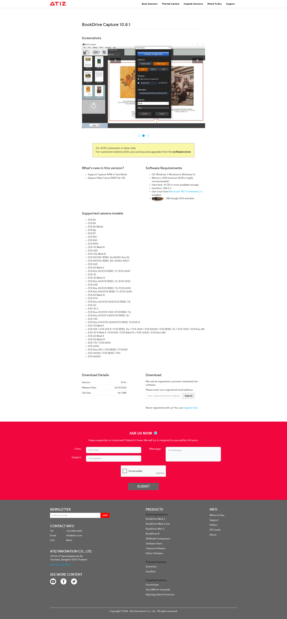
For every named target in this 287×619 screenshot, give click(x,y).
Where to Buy (214, 4)
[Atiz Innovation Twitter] (74, 581)
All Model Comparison (158, 538)
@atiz (69, 540)
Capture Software (155, 548)
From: (77, 448)
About (213, 534)
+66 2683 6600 (74, 531)
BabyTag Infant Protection (160, 594)
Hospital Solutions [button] (193, 4)
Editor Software (154, 553)
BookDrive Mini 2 (155, 528)
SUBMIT (143, 486)
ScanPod (150, 571)
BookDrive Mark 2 (155, 519)
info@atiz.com (74, 535)
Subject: (76, 457)
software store (182, 151)
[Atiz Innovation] (58, 3)
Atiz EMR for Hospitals (158, 589)
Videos (213, 525)
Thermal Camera (170, 4)
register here (191, 407)
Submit (189, 395)
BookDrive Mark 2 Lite (158, 524)
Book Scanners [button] (149, 4)
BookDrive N (152, 533)
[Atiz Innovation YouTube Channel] (53, 581)
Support (230, 4)
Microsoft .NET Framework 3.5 (185, 191)
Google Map (63, 564)
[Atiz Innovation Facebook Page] (64, 581)
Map (52, 564)
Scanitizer (151, 566)
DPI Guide (215, 530)
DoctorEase (152, 584)
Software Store (154, 543)
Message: (155, 448)
